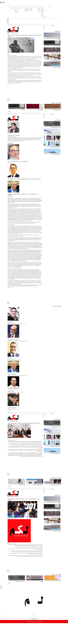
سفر (39, 9)
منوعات (40, 5)
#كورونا (43, 11)
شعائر (39, 10)
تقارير (13, 7)
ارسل (9, 100)
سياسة (13, 5)
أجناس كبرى (32, 5)
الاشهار (1, 586)
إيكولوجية (43, 9)
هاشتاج (26, 11)
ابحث (52, 25)
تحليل (12, 8)
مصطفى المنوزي (10, 196)
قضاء (16, 7)
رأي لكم (26, 7)
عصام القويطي (10, 180)
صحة (16, 10)
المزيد (43, 5)
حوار (31, 9)
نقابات (16, 12)
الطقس (43, 10)
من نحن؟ (1, 585)
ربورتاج (31, 8)
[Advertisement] (25, 91)
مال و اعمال (20, 7)
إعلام (42, 7)
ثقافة (29, 5)
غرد (8, 98)
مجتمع (17, 5)
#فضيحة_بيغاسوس (44, 16)
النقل (16, 9)
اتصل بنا (1, 587)
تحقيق (31, 7)
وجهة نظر (26, 9)
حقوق (36, 7)
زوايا (42, 13)
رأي (26, 5)
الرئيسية (10, 5)
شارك (9, 99)
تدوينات (26, 10)
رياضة (23, 5)
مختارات (39, 7)
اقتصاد (20, 5)
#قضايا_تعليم (17, 11)
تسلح (42, 12)
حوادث (16, 8)
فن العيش (39, 11)
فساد (42, 8)
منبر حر (26, 8)
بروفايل (31, 10)
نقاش (28, 8)
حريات (37, 5)
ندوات (28, 9)
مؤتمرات (20, 8)
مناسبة (39, 8)
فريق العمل (49, 5)
